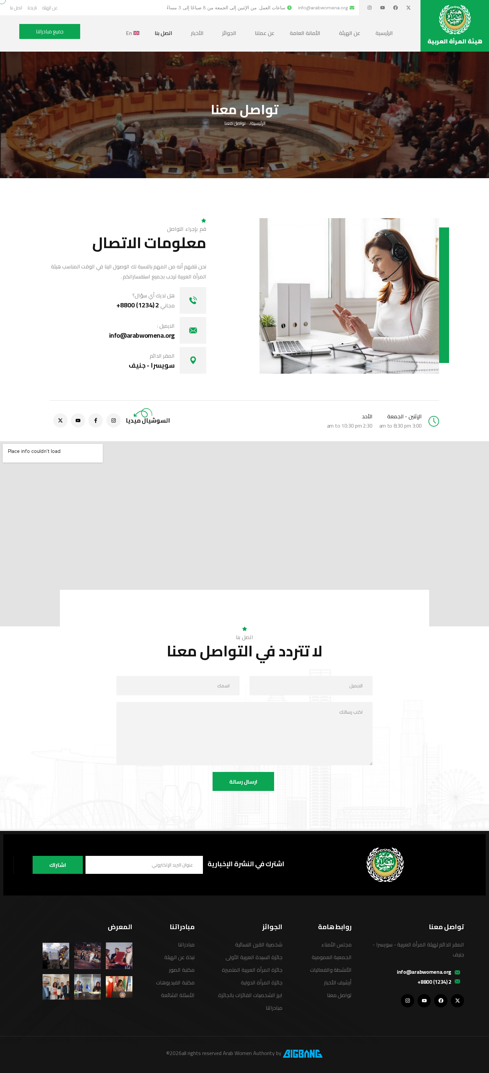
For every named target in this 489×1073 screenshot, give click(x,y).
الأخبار (197, 33)
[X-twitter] (408, 7)
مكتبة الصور (182, 970)
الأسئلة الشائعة (178, 995)
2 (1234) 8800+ (145, 305)
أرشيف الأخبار (338, 982)
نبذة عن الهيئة (179, 957)
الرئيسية (384, 33)
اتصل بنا (163, 33)
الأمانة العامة (305, 33)
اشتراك (57, 865)
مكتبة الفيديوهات (175, 982)
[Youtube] (382, 7)
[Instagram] (369, 7)
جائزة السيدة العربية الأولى (254, 957)
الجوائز (229, 33)
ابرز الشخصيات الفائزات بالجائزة (250, 995)
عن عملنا (264, 33)
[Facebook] (395, 7)
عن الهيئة (349, 33)
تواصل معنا (339, 995)
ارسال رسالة (243, 782)
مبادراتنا (274, 1008)
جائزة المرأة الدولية (261, 982)
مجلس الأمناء (336, 944)
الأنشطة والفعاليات (331, 970)
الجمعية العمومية (332, 957)
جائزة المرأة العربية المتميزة (252, 970)
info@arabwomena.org (142, 335)
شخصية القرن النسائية (258, 944)
